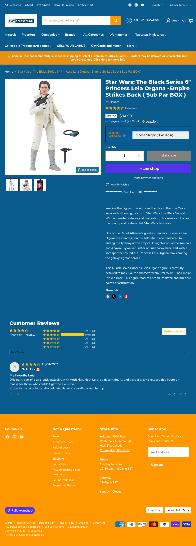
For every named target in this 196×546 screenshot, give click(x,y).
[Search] (115, 20)
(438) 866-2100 (119, 450)
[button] (173, 20)
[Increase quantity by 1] (139, 156)
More (131, 46)
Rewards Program (64, 5)
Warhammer (118, 35)
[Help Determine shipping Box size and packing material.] (124, 135)
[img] (31, 364)
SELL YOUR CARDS (71, 46)
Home (9, 71)
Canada (179, 5)
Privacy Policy (61, 453)
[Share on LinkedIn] (120, 296)
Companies (49, 35)
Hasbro (114, 102)
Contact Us (59, 464)
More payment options (148, 178)
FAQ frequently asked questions (22, 527)
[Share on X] (114, 296)
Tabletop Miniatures (150, 35)
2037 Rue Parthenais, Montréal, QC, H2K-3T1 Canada (116, 441)
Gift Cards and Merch (106, 46)
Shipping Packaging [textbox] (120, 134)
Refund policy (61, 447)
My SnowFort (85, 5)
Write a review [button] (174, 331)
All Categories (13, 5)
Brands (70, 35)
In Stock (29, 5)
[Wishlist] (184, 22)
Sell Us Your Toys (63, 480)
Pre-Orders (43, 5)
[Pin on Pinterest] (126, 296)
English (155, 5)
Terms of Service (63, 442)
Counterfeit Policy (63, 485)
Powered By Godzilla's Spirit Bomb (24, 535)
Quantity (110, 147)
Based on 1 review (22, 335)
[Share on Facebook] (107, 296)
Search (56, 436)
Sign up (157, 464)
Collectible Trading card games (27, 46)
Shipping (58, 459)
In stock (10, 35)
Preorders (29, 35)
